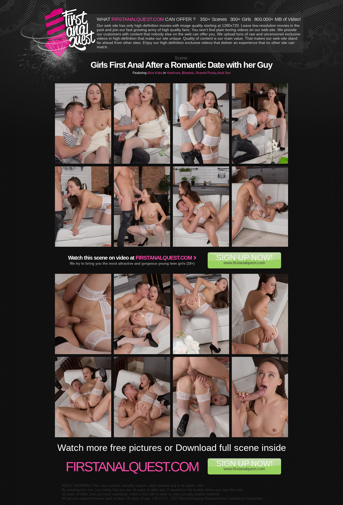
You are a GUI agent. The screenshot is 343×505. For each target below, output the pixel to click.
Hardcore (173, 73)
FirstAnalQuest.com (132, 466)
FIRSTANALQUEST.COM (137, 19)
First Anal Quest (70, 32)
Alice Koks (155, 73)
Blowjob (188, 73)
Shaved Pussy (205, 73)
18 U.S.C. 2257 (166, 498)
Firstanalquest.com (164, 258)
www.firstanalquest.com (244, 259)
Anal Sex (223, 73)
